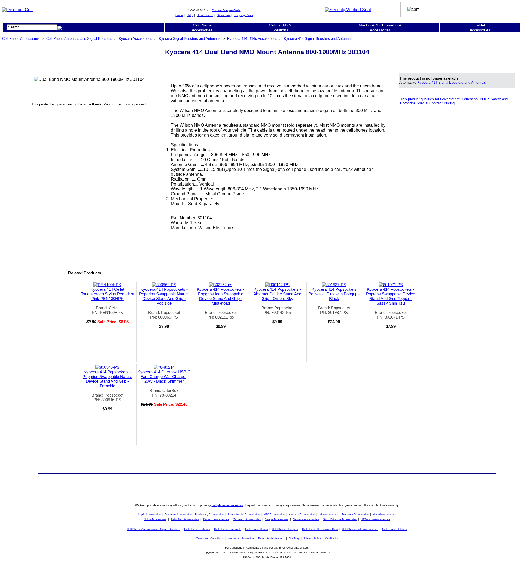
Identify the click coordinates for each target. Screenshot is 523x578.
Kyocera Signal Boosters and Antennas (190, 39)
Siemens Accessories (306, 519)
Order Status (205, 15)
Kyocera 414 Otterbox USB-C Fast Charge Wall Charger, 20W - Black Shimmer (164, 376)
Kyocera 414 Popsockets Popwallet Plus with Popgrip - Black (334, 294)
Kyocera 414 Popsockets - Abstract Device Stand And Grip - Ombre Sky (277, 294)
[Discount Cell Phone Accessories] (17, 9)
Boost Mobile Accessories (244, 514)
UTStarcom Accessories (375, 519)
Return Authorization (271, 538)
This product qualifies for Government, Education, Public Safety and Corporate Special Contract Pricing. (454, 101)
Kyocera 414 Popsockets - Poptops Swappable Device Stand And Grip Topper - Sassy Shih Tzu (390, 296)
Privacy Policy (312, 538)
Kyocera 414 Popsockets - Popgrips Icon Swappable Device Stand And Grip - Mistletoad (220, 296)
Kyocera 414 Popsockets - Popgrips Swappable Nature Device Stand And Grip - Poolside (164, 296)
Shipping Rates (243, 15)
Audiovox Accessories (178, 514)
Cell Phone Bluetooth (227, 529)
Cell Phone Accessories (21, 39)
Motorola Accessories (355, 514)
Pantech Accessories (216, 519)
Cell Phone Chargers (285, 529)
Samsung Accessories (247, 519)
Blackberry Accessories (209, 514)
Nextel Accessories (384, 514)
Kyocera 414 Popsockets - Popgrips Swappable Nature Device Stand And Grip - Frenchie (107, 379)
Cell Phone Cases (256, 529)
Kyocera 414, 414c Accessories (252, 39)
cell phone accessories (227, 505)
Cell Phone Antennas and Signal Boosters (79, 39)
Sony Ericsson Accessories (340, 519)
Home (179, 15)
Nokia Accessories (155, 519)
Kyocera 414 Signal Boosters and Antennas (318, 39)
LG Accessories (328, 514)
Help (190, 15)
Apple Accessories (150, 514)
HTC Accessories (274, 514)
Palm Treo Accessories (185, 519)
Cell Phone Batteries (197, 529)
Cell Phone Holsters (394, 529)
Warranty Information (241, 538)
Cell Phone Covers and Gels (320, 529)
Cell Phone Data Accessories (360, 529)
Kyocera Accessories (135, 39)
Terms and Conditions (210, 538)
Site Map (294, 538)
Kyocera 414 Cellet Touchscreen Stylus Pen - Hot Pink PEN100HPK (107, 294)
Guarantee (223, 15)
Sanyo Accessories (276, 519)
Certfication (332, 538)
